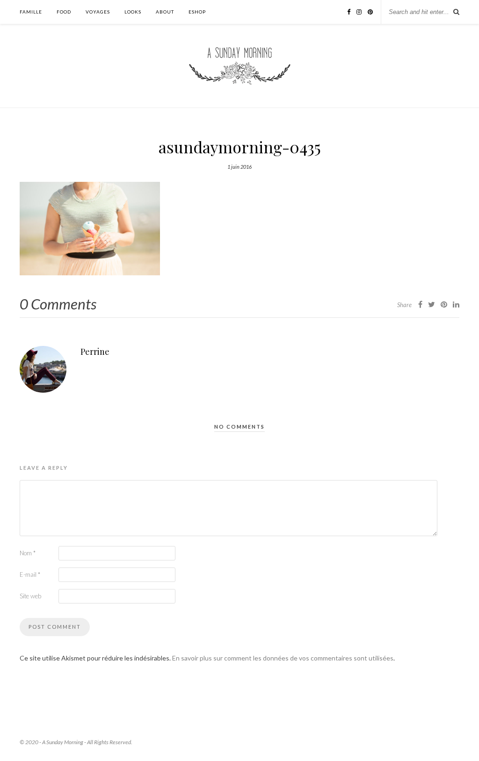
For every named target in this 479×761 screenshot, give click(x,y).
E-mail (30, 574)
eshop (197, 11)
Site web (30, 596)
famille (31, 11)
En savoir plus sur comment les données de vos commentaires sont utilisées (282, 658)
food (64, 11)
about (165, 11)
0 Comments (58, 304)
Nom (28, 553)
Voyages (98, 11)
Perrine (94, 351)
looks (132, 11)
